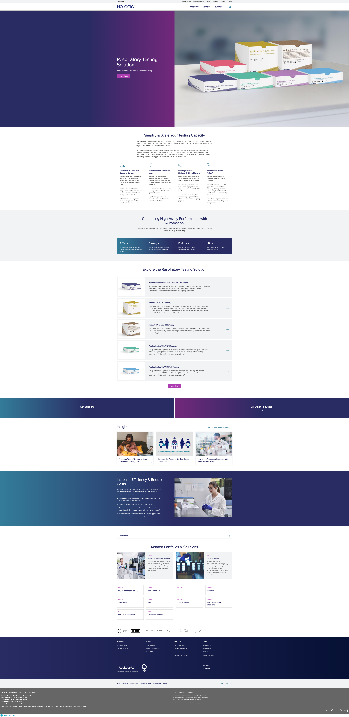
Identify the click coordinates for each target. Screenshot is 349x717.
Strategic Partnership (181, 655)
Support (218, 7)
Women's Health (122, 645)
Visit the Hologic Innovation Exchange (219, 427)
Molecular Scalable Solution (159, 558)
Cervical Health (213, 558)
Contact (230, 1)
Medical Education (152, 652)
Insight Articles (150, 645)
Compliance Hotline (145, 683)
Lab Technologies (122, 649)
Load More (174, 386)
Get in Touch (124, 76)
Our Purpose (207, 645)
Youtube (227, 683)
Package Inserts (186, 1)
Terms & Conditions (122, 683)
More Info (344, 711)
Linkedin (222, 683)
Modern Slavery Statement (160, 683)
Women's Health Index (153, 649)
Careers (223, 1)
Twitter (231, 683)
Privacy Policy (134, 683)
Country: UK (120, 1)
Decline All (336, 711)
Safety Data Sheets (198, 1)
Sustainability (207, 649)
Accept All (329, 711)
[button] (174, 715)
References (124, 536)
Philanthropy (207, 652)
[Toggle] (230, 6)
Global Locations (208, 655)
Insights (206, 7)
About (208, 1)
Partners (215, 1)
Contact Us (178, 652)
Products (194, 7)
